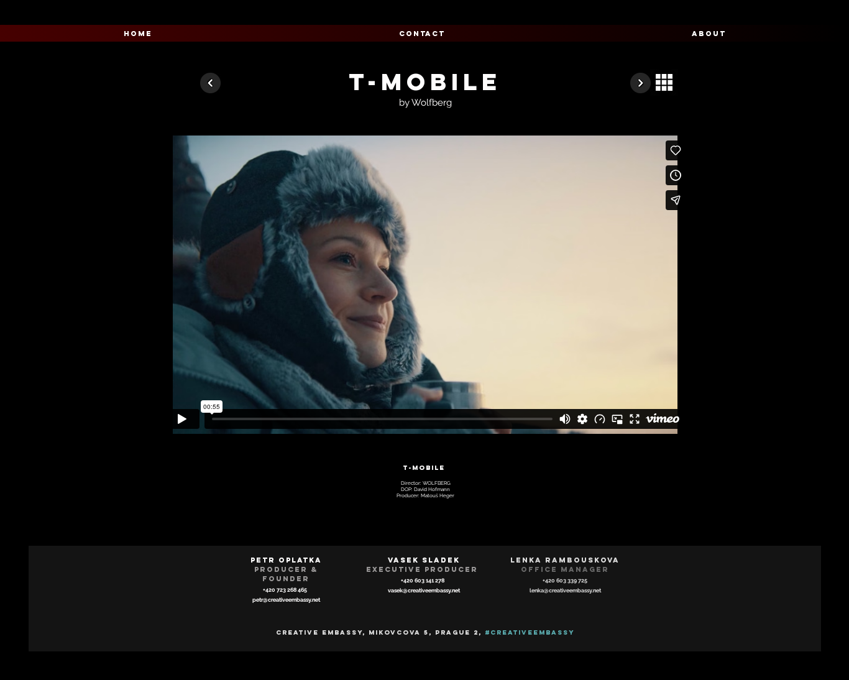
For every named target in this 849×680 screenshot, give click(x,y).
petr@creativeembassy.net (286, 600)
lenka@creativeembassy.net (565, 590)
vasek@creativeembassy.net (424, 590)
